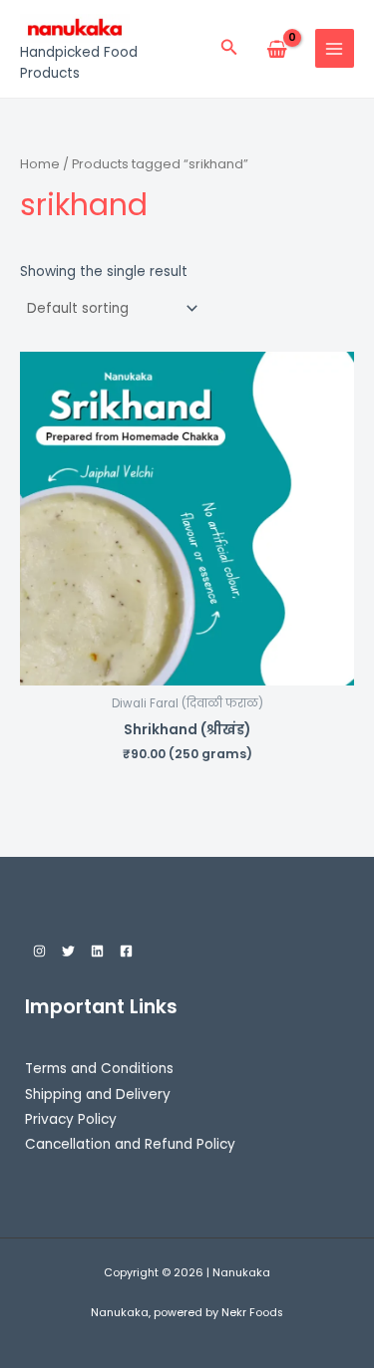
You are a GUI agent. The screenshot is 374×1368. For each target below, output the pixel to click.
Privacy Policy (71, 1119)
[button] (229, 49)
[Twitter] (68, 951)
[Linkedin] (97, 951)
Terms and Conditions (99, 1068)
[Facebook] (126, 951)
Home (40, 163)
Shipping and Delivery (98, 1094)
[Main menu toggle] (334, 48)
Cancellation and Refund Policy (130, 1144)
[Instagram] (39, 951)
